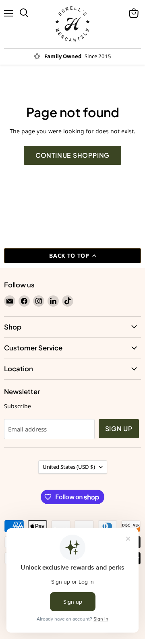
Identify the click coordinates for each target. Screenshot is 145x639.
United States (69, 466)
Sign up (119, 429)
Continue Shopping (72, 155)
